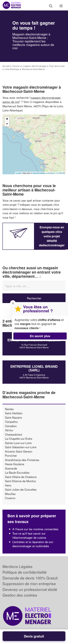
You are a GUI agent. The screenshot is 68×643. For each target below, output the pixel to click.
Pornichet (11, 455)
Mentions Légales (17, 566)
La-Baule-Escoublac (17, 472)
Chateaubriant (13, 434)
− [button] (7, 124)
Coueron (10, 498)
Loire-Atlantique (11, 69)
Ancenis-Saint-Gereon (18, 451)
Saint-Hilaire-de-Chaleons (21, 477)
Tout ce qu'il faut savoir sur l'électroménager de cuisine (29, 535)
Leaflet (18, 173)
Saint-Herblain (13, 413)
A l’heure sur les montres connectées (35, 529)
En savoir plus (40, 336)
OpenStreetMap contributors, (44, 173)
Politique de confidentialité (24, 572)
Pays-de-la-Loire (57, 66)
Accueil (6, 66)
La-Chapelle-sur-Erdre (18, 438)
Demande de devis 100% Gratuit (30, 578)
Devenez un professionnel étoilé (29, 589)
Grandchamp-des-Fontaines (22, 460)
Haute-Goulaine (14, 464)
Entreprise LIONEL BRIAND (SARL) (34, 368)
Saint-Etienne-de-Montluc (20, 481)
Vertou (9, 430)
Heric (8, 485)
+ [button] (7, 119)
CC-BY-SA (60, 173)
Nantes (9, 409)
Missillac (10, 494)
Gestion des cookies (19, 595)
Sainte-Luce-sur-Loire (18, 443)
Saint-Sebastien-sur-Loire (20, 447)
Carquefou (11, 421)
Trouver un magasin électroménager (29, 66)
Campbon (11, 426)
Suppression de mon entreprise (29, 583)
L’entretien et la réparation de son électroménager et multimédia (32, 544)
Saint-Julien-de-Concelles (21, 489)
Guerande (11, 468)
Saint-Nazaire (13, 417)
